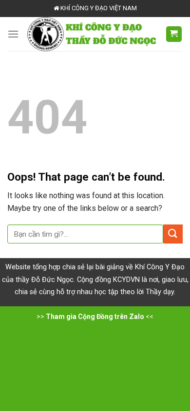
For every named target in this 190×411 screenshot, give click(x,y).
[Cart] (174, 34)
